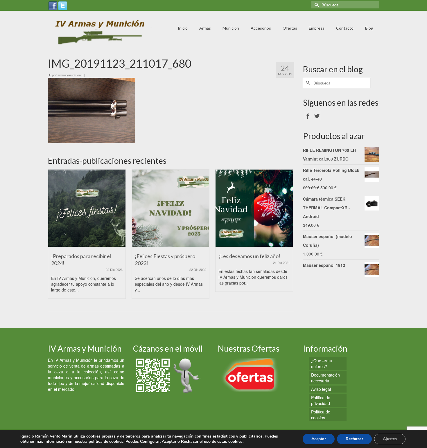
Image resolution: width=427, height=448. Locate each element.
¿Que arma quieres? (321, 363)
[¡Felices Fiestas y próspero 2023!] (170, 208)
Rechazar (354, 439)
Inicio (183, 28)
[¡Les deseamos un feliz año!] (254, 208)
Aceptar (318, 439)
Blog (369, 28)
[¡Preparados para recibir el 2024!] (86, 208)
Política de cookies (320, 414)
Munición (231, 28)
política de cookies (106, 441)
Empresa (316, 28)
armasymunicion (69, 75)
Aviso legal (321, 389)
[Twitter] (63, 5)
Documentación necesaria (325, 378)
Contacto (345, 28)
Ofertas (290, 28)
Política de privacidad (320, 400)
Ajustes (390, 439)
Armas (205, 28)
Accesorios (261, 28)
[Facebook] (53, 5)
